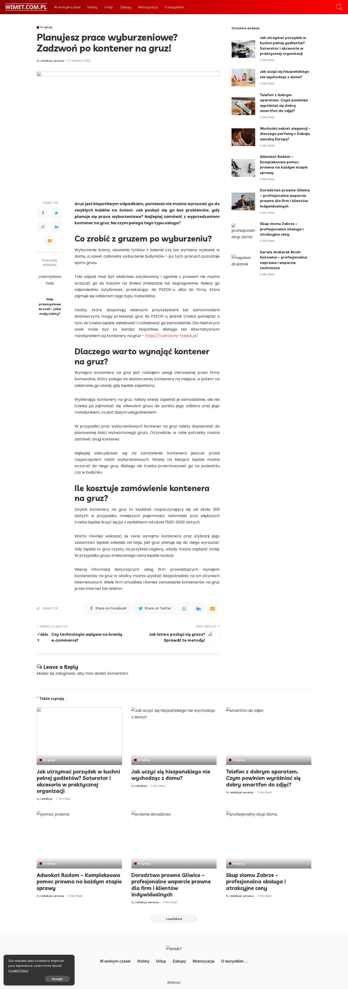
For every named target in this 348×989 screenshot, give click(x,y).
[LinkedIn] (56, 226)
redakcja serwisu (52, 61)
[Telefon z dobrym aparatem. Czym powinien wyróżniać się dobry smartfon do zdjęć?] (243, 106)
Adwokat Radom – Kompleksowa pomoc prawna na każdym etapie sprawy (79, 881)
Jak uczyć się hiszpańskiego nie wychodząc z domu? (170, 775)
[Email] (49, 240)
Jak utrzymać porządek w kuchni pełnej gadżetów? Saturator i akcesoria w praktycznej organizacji (78, 781)
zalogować (65, 673)
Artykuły (46, 27)
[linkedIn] (198, 608)
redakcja (46, 799)
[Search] (339, 7)
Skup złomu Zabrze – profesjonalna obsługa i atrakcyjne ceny (281, 229)
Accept (57, 979)
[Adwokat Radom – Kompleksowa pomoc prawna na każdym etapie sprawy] (243, 168)
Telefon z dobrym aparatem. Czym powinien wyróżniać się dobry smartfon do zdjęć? (263, 778)
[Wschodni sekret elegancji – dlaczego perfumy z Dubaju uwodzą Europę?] (243, 137)
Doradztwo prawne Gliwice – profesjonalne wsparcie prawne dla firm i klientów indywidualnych (171, 885)
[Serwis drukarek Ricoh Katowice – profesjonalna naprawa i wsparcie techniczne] (243, 263)
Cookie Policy (18, 971)
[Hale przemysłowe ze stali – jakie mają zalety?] (49, 282)
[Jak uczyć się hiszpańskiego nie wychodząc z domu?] (243, 77)
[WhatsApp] (43, 226)
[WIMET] (26, 7)
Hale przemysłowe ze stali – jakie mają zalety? (49, 306)
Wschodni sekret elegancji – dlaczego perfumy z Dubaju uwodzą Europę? (285, 133)
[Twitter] (56, 213)
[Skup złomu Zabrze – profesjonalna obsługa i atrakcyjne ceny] (243, 232)
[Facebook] (43, 213)
